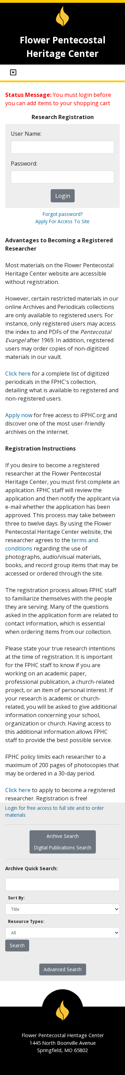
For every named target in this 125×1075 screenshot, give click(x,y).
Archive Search (63, 836)
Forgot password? (63, 214)
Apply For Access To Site (62, 221)
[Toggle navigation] (13, 72)
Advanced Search (63, 969)
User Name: (26, 133)
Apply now (18, 415)
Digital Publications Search (62, 847)
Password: (24, 163)
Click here (18, 373)
